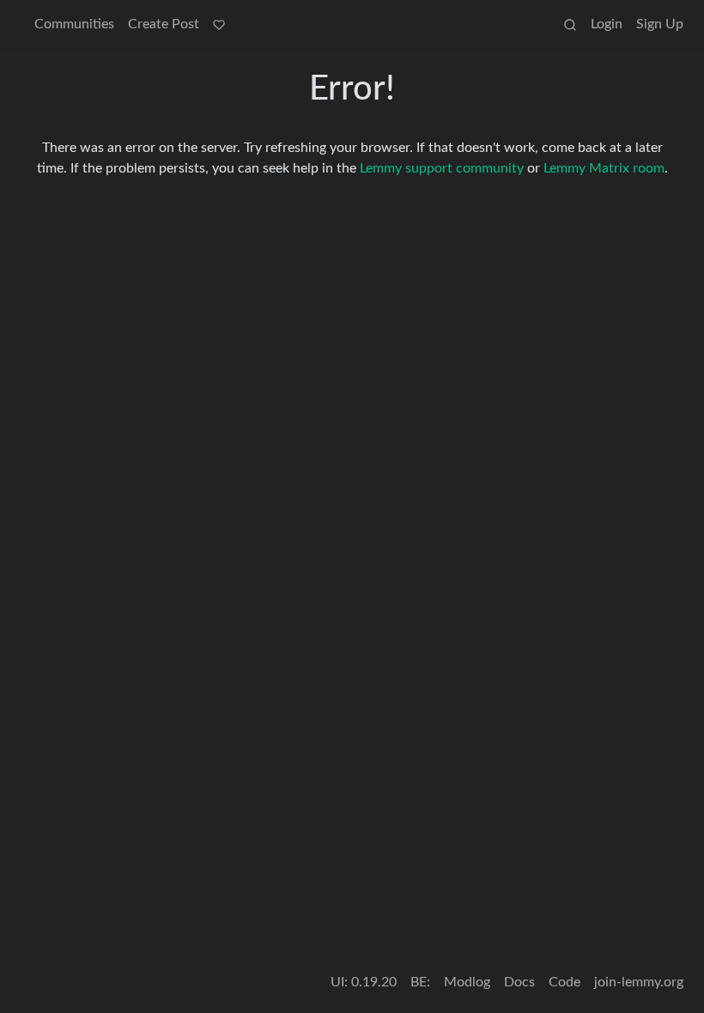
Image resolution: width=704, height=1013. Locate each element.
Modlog (467, 982)
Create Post (163, 24)
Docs (519, 982)
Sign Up (659, 24)
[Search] (570, 24)
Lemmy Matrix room (604, 168)
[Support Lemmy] (219, 24)
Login (606, 24)
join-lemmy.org (638, 982)
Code (564, 982)
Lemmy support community (442, 168)
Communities (74, 24)
